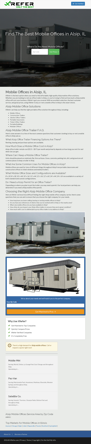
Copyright (36, 440)
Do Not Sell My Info (48, 440)
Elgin (20, 426)
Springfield (53, 426)
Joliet (25, 426)
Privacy (22, 440)
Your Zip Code (12, 302)
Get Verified (79, 4)
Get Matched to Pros (44, 311)
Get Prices (53, 52)
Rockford (45, 426)
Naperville (31, 426)
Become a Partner (21, 434)
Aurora (8, 426)
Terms (29, 440)
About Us (7, 434)
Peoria (38, 426)
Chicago (14, 426)
